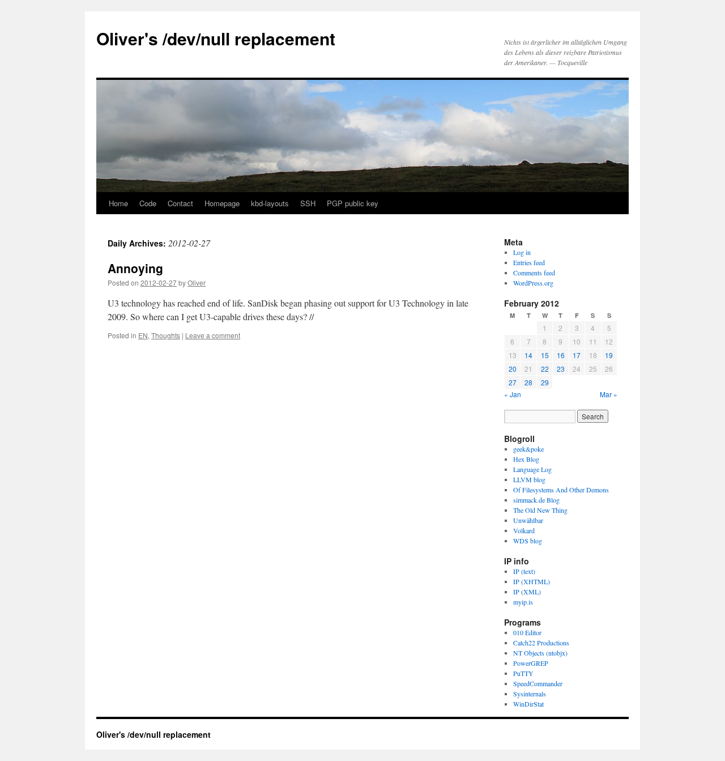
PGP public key (352, 203)
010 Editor (527, 632)
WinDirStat (528, 703)
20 (513, 368)
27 (513, 382)
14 (528, 355)
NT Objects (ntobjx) (540, 652)
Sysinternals (529, 693)
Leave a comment (212, 335)
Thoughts (165, 335)
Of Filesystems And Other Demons (561, 489)
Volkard (524, 530)
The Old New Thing (540, 510)
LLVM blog (529, 479)
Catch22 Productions (541, 642)
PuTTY (523, 673)
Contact (180, 203)
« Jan (512, 394)
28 (528, 382)
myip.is (523, 601)
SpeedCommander (537, 683)
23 (561, 368)
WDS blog (527, 540)
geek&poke (528, 448)
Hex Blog (526, 459)
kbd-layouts (270, 203)
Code (147, 203)
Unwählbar (528, 520)
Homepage (222, 203)
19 (609, 355)
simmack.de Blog (536, 499)
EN (143, 335)
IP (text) (524, 571)
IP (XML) (527, 591)
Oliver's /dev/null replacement (215, 38)
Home (118, 203)
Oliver (196, 282)
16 (561, 355)
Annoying (135, 268)
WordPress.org (533, 282)
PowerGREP (530, 663)
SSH (307, 203)
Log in (522, 252)
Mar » (608, 394)
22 (545, 368)
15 (545, 355)
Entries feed (529, 262)
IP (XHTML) (531, 581)
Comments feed (534, 272)
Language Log (532, 469)
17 (577, 355)
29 (545, 382)
